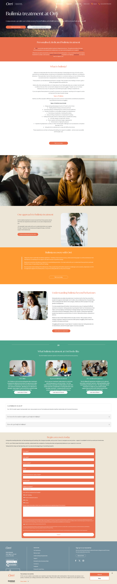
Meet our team (37, 553)
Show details (23, 581)
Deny (99, 578)
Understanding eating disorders (28, 234)
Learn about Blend (94, 392)
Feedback (36, 566)
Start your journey (16, 27)
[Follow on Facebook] (75, 560)
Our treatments (37, 550)
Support (35, 558)
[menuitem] (59, 3)
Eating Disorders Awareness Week (41, 561)
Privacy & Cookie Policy (39, 569)
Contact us (36, 563)
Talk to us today (58, 143)
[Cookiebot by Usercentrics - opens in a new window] (11, 581)
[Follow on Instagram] (83, 560)
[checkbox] (58, 498)
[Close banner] (112, 573)
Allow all (100, 574)
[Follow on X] (79, 560)
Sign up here (81, 555)
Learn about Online (22, 392)
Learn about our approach (39, 27)
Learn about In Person (58, 392)
